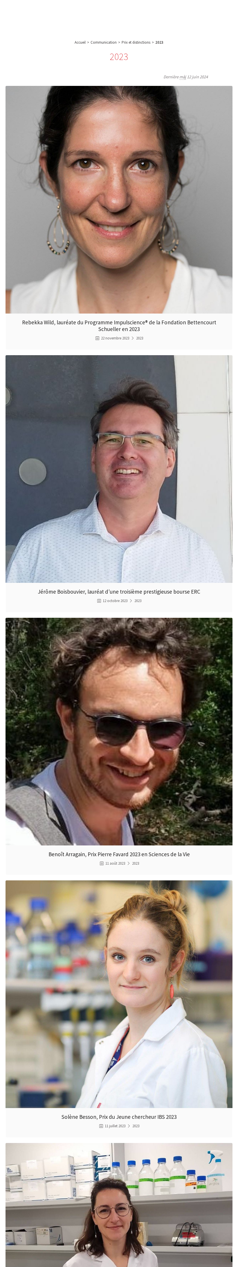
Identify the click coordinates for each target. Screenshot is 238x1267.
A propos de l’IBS (47, 12)
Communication (142, 12)
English (207, 16)
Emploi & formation (177, 12)
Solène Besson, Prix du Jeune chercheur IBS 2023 (119, 1116)
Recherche (77, 12)
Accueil (80, 42)
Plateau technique (107, 12)
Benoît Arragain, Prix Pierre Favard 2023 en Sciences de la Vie (119, 854)
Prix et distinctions (136, 42)
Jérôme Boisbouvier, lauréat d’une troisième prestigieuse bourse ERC (119, 591)
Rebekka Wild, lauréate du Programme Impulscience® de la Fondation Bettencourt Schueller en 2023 (119, 325)
